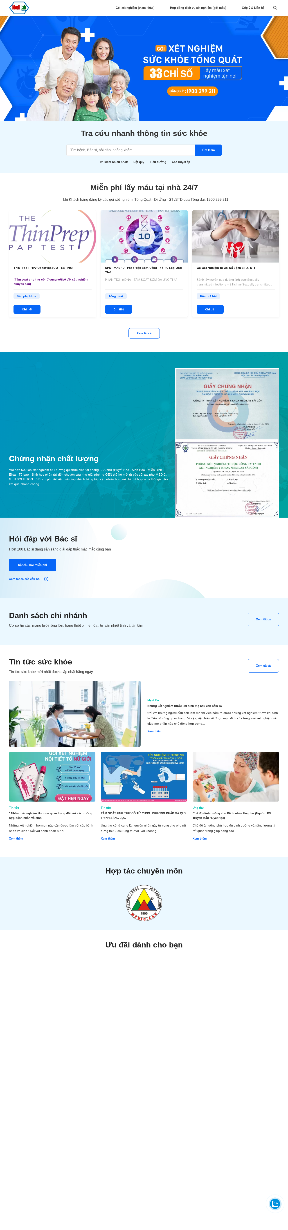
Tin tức (14, 807)
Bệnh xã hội (208, 296)
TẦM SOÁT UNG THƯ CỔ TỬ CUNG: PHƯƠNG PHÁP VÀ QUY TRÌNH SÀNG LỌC (143, 816)
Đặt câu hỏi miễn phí (32, 565)
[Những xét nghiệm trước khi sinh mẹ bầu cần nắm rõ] (75, 714)
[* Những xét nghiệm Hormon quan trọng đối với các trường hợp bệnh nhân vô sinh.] (52, 777)
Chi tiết (27, 309)
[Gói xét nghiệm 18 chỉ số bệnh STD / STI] (235, 236)
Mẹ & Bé (153, 700)
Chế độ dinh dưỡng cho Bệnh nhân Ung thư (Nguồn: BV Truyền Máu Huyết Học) (232, 816)
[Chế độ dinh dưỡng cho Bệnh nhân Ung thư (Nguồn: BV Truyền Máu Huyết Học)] (236, 777)
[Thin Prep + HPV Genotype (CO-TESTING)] (52, 236)
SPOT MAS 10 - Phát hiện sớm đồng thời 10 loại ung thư (143, 270)
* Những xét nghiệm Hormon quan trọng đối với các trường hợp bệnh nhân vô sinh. (50, 816)
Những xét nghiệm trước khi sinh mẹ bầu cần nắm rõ (184, 706)
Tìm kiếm (208, 150)
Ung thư (198, 807)
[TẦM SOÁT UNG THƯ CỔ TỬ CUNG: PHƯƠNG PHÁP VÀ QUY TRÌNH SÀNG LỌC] (144, 777)
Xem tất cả (144, 333)
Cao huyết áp (181, 162)
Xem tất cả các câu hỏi (25, 579)
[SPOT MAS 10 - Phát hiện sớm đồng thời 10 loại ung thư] (144, 236)
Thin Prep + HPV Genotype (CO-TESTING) (43, 268)
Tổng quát (115, 296)
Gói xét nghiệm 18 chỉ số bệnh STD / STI (226, 268)
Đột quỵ (138, 162)
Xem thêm (154, 731)
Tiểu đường (158, 162)
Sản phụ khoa (26, 296)
